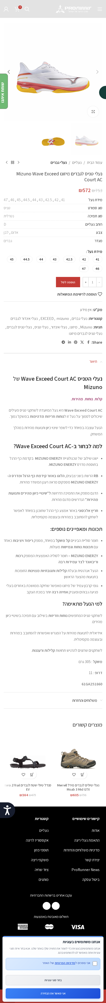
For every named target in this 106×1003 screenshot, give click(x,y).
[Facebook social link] (88, 342)
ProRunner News (85, 869)
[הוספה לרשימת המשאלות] (74, 774)
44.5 (26, 199)
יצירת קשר (92, 859)
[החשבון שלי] (6, 9)
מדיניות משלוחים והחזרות (82, 850)
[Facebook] (56, 906)
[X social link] (82, 342)
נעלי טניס (41, 327)
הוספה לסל (68, 282)
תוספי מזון (41, 850)
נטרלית (9, 216)
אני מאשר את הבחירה (53, 993)
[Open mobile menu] (100, 9)
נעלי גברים (59, 162)
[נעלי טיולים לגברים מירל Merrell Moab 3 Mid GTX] (78, 757)
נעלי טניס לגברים (19, 327)
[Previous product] (18, 163)
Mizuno (86, 327)
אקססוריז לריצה (37, 840)
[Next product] (7, 163)
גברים (8, 240)
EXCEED (47, 318)
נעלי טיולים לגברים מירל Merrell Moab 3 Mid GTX (78, 787)
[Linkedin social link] (69, 342)
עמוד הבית (94, 162)
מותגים (44, 879)
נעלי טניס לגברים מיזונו (85, 333)
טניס (7, 207)
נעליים (77, 162)
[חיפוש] (27, 9)
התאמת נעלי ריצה (87, 840)
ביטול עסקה (91, 879)
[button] (97, 72)
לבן (6, 232)
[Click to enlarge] (93, 111)
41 (63, 199)
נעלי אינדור (59, 327)
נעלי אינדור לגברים (24, 318)
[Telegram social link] (63, 342)
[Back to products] (13, 163)
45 (19, 199)
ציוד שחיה (42, 869)
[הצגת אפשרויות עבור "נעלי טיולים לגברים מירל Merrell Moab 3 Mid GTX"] (82, 774)
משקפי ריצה (40, 859)
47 (6, 199)
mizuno (62, 318)
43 (41, 199)
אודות (96, 830)
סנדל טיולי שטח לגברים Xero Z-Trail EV (27, 787)
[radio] (97, 259)
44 (34, 199)
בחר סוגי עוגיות (53, 980)
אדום (14, 232)
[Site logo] (73, 8)
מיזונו (73, 327)
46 (12, 199)
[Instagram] (47, 906)
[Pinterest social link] (75, 342)
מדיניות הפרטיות (65, 963)
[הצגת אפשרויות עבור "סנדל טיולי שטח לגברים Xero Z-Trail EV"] (32, 774)
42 (56, 199)
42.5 (48, 199)
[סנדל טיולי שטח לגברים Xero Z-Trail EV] (28, 757)
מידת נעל (95, 251)
